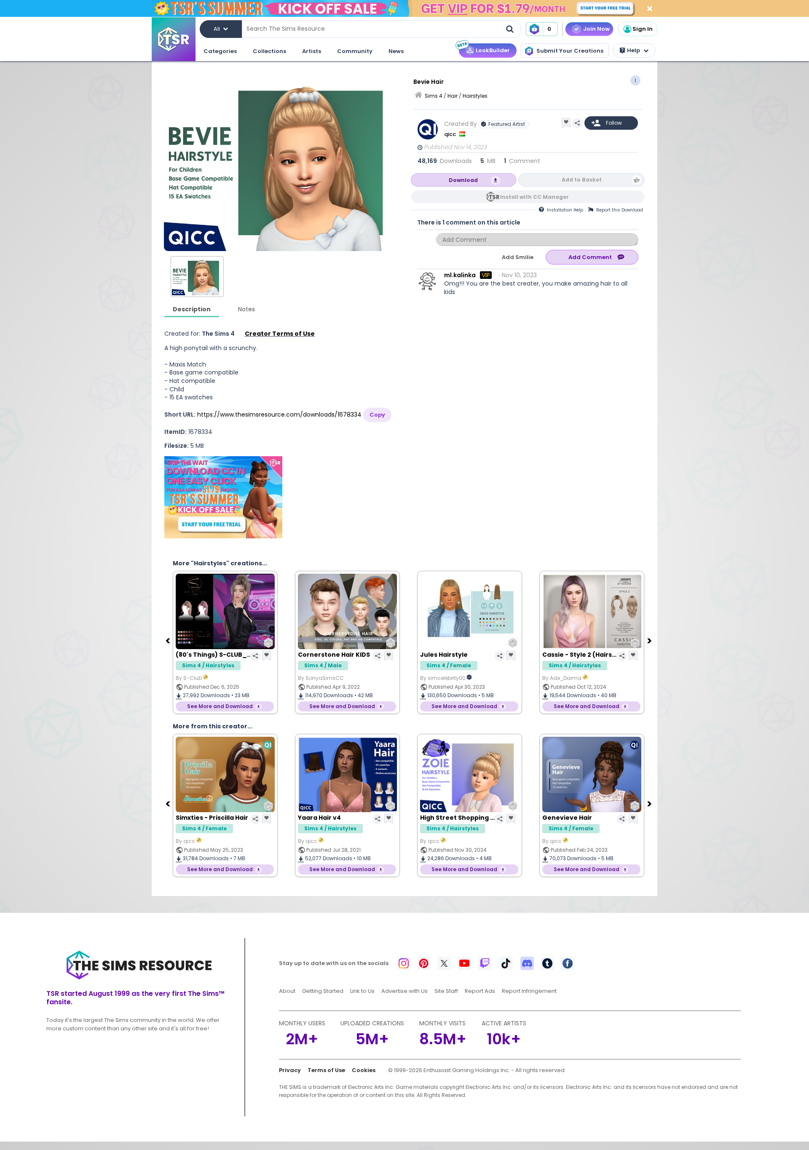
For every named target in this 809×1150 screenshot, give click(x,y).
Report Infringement (529, 991)
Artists (311, 51)
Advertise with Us (404, 991)
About (287, 991)
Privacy (290, 1070)
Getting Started (322, 991)
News (396, 51)
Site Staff (446, 991)
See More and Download (220, 706)
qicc (450, 134)
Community (354, 51)
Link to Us (362, 991)
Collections (269, 51)
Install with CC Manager (534, 197)
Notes (246, 309)
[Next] (650, 640)
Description (192, 309)
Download (463, 180)
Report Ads (480, 991)
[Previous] (168, 640)
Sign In (642, 29)
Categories (220, 51)
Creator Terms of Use (280, 333)
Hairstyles (475, 95)
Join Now (596, 29)
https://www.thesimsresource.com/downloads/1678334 (279, 414)
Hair (452, 95)
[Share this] (577, 123)
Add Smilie (517, 257)
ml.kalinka (460, 275)
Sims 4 (433, 95)
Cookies (363, 1070)
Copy (377, 415)
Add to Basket (582, 179)
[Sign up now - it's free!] (223, 497)
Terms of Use (326, 1070)
